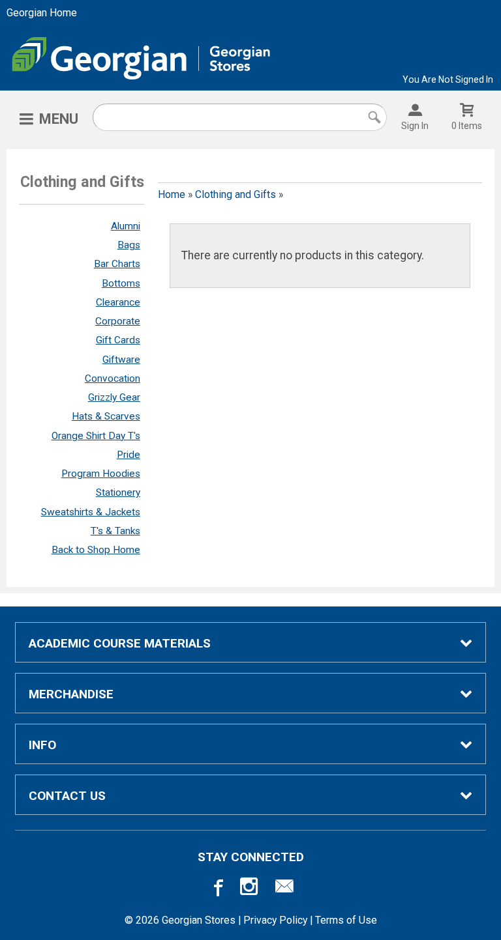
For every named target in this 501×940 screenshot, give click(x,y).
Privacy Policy (275, 920)
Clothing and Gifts (235, 194)
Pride (128, 455)
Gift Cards (118, 340)
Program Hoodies (100, 473)
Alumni (125, 226)
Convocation (112, 378)
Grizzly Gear (114, 397)
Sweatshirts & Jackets (90, 512)
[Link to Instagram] (250, 886)
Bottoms (121, 283)
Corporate (117, 321)
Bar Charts (117, 264)
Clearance (118, 302)
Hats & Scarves (106, 416)
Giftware (121, 359)
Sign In (415, 126)
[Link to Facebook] (216, 886)
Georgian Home (42, 13)
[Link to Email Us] (284, 886)
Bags (128, 245)
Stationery (118, 492)
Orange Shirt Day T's (96, 436)
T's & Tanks (115, 531)
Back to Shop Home (96, 550)
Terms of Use (346, 920)
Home (171, 194)
